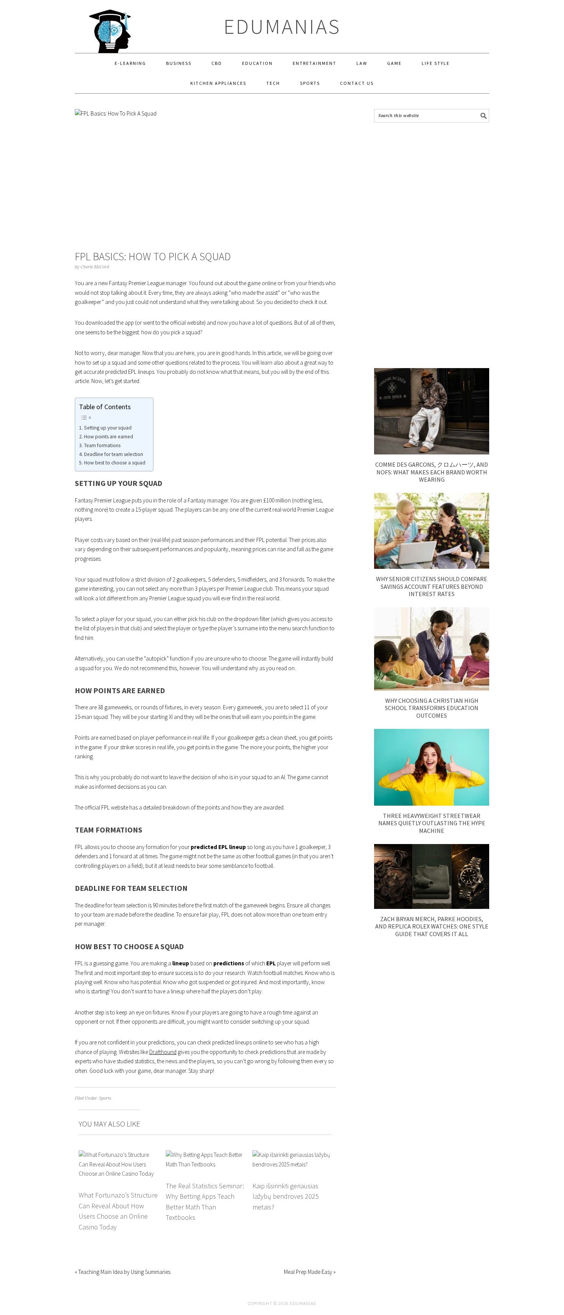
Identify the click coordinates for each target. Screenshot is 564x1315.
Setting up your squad (108, 428)
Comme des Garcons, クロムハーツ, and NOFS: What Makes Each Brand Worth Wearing (431, 472)
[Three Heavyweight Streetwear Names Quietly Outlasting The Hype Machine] (431, 803)
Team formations (102, 445)
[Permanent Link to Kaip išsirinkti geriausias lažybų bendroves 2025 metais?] (292, 1154)
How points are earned (108, 436)
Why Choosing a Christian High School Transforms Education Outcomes (431, 708)
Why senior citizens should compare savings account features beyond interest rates (431, 586)
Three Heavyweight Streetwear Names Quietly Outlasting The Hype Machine (431, 823)
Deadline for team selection (113, 454)
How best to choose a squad (114, 462)
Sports (105, 1098)
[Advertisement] (431, 245)
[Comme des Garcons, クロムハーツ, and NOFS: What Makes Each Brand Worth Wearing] (431, 452)
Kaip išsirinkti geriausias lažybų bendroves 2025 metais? (285, 1196)
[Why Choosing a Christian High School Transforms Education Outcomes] (431, 688)
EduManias (282, 26)
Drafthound (162, 1052)
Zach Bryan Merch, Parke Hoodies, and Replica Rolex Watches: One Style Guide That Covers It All (431, 926)
